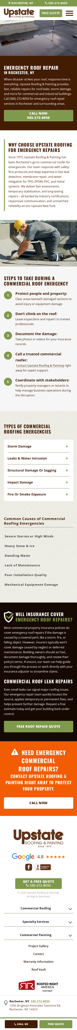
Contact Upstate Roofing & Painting (40, 365)
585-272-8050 (58, 3)
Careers (38, 954)
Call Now (38, 803)
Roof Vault (39, 969)
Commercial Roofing (36, 908)
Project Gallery (38, 946)
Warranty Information (38, 962)
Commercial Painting (36, 935)
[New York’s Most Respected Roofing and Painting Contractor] (19, 13)
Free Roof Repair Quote (38, 726)
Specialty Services (36, 922)
